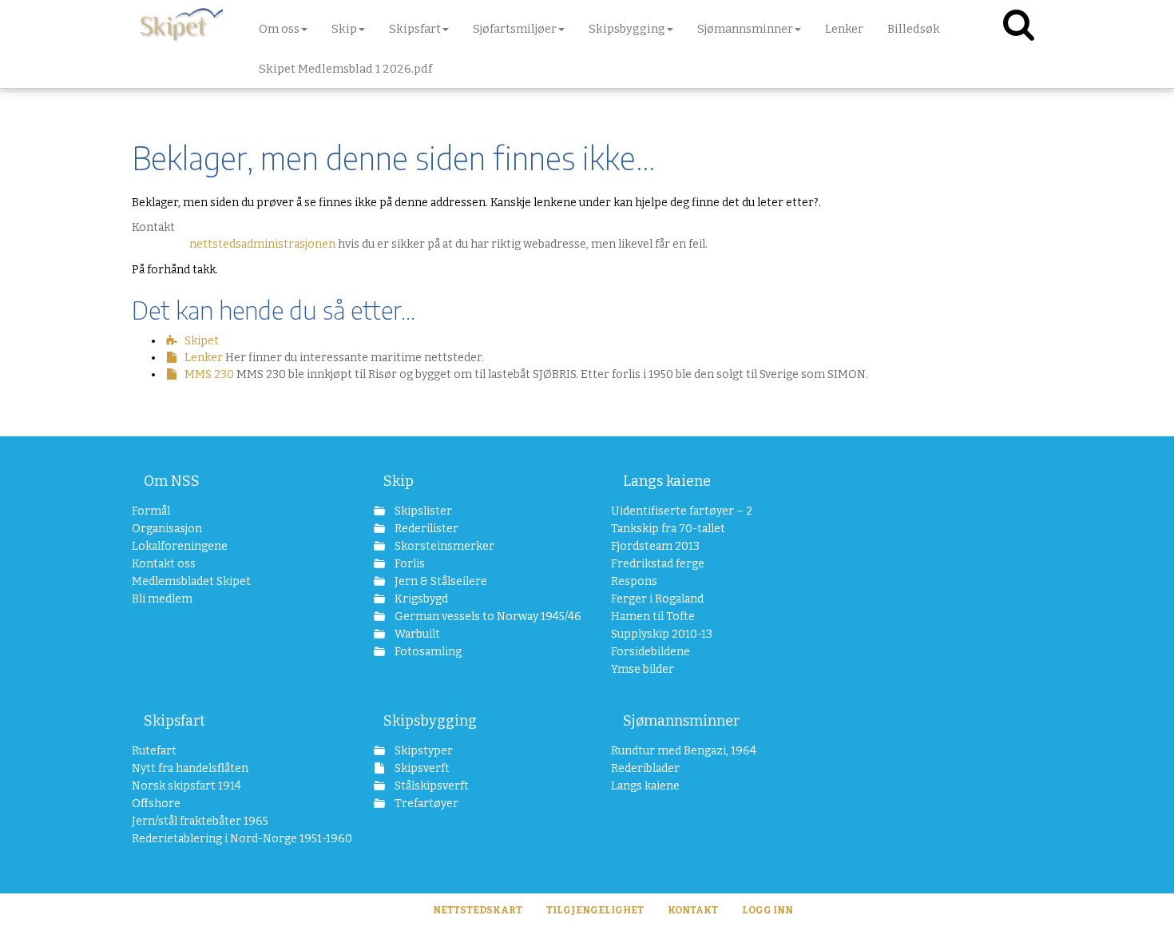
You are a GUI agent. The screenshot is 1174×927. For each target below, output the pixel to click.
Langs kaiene (667, 481)
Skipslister (422, 511)
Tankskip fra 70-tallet (668, 528)
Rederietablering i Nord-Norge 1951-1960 (229, 838)
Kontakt (693, 910)
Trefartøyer (425, 803)
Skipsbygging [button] (627, 29)
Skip (398, 481)
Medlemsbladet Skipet (191, 581)
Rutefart (154, 751)
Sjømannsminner (681, 721)
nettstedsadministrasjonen (262, 244)
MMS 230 (209, 374)
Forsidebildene (650, 651)
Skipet (201, 341)
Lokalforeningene (180, 546)
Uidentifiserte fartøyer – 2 (681, 511)
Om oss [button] (279, 29)
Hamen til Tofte (653, 616)
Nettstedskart (477, 910)
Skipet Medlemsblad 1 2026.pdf (345, 69)
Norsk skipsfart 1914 (186, 786)
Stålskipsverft (430, 786)
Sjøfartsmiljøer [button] (515, 29)
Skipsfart (174, 721)
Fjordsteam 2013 (655, 546)
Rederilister (425, 528)
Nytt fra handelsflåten (190, 768)
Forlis (408, 564)
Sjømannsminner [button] (745, 29)
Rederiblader (645, 768)
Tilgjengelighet (595, 910)
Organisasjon (167, 528)
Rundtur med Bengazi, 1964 (683, 751)
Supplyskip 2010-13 (661, 634)
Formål (151, 511)
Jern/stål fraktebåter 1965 (200, 821)
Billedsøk (913, 29)
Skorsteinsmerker (443, 546)
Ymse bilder (642, 669)
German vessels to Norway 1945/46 (478, 616)
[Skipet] (181, 24)
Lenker (844, 29)
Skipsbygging (430, 721)
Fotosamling (427, 651)
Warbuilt (416, 634)
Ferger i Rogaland (657, 599)
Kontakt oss (164, 564)
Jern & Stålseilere (439, 581)
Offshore (156, 803)
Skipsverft (421, 768)
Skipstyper (422, 751)
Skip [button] (344, 29)
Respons (634, 581)
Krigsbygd (420, 599)
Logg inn (767, 910)
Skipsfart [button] (415, 29)
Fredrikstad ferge (657, 564)
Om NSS (172, 481)
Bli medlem (162, 599)
